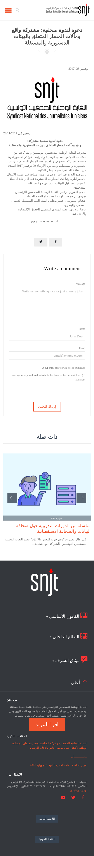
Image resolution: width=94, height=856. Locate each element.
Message (80, 283)
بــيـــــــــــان (79, 756)
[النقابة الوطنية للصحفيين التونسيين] (55, 10)
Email (82, 348)
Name (82, 328)
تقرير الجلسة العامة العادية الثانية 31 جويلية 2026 (58, 765)
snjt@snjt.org (78, 790)
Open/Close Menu (8, 10)
